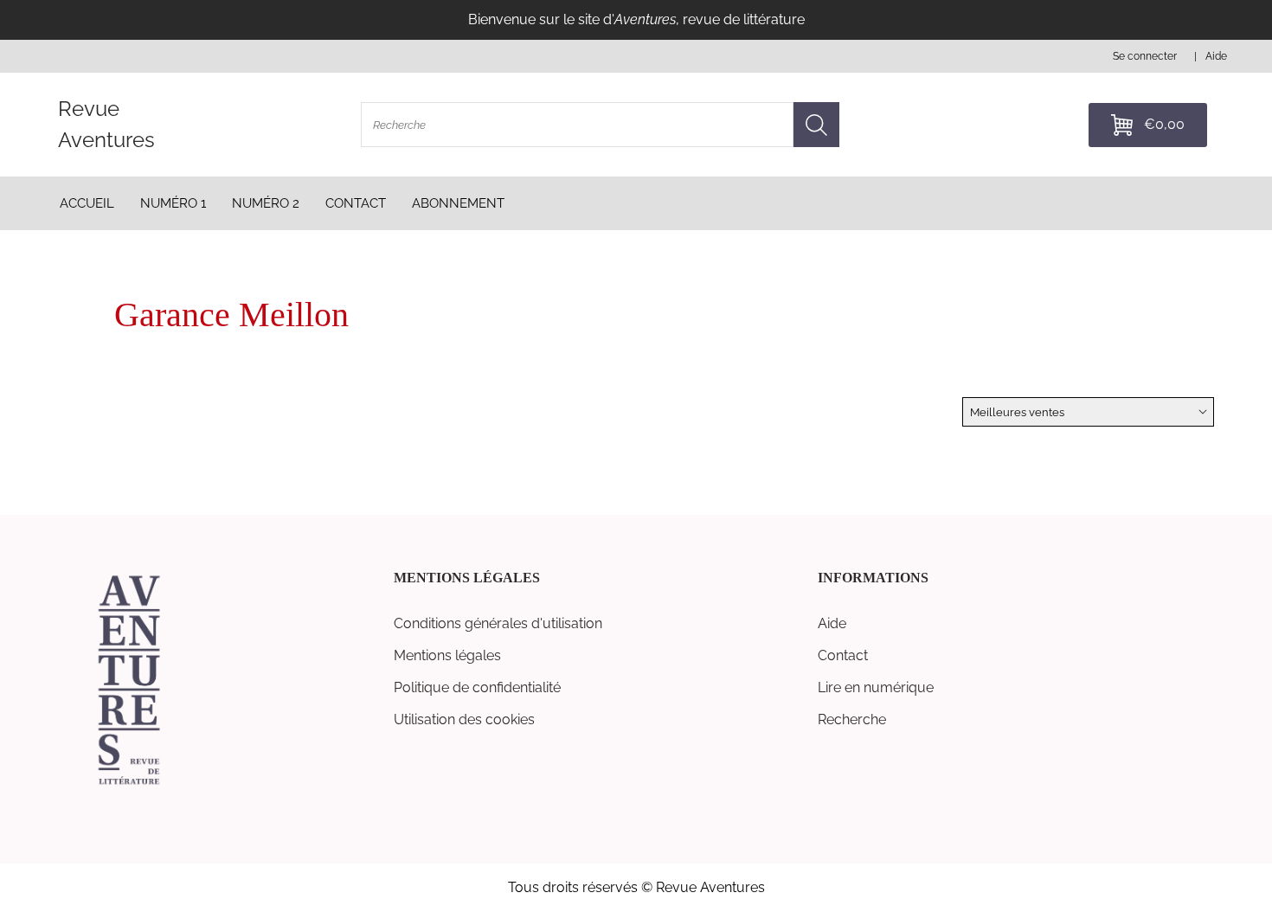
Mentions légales (447, 655)
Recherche (852, 719)
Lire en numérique (876, 687)
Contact (843, 655)
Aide (832, 623)
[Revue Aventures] (129, 783)
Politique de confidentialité (477, 687)
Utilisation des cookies (464, 719)
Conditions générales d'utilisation (498, 623)
